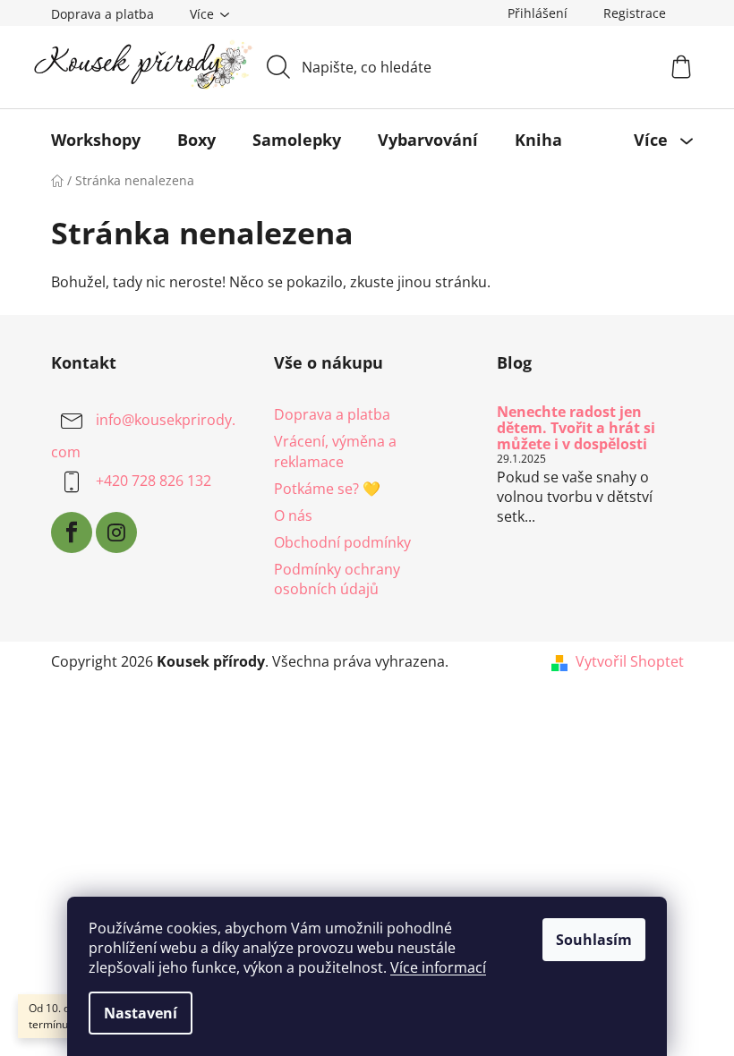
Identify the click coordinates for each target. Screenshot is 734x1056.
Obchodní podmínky (342, 542)
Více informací (438, 967)
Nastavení (140, 1013)
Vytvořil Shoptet (630, 661)
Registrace (634, 12)
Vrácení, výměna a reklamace (335, 451)
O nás (293, 515)
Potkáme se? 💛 (327, 488)
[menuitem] (95, 139)
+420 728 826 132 (153, 481)
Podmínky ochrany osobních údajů (337, 579)
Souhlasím (594, 940)
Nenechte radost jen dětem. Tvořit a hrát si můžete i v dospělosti (576, 428)
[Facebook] (71, 532)
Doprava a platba (102, 13)
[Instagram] (116, 532)
